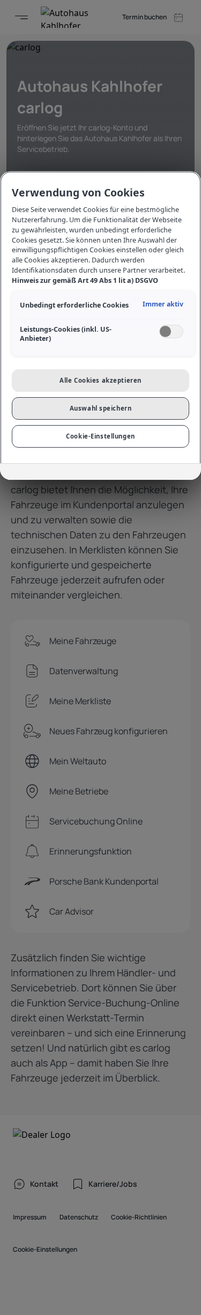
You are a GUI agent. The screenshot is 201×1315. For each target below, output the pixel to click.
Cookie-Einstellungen (100, 436)
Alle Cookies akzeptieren (100, 380)
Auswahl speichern (101, 408)
